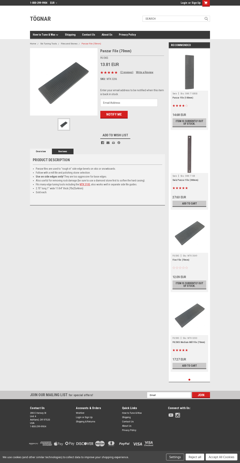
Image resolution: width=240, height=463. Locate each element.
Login (184, 2)
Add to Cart (189, 203)
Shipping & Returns (85, 421)
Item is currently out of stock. (189, 122)
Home (33, 43)
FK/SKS (175, 255)
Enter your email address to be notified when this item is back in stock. (132, 92)
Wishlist (80, 413)
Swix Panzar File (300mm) (185, 180)
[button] (189, 443)
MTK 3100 (85, 184)
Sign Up (196, 2)
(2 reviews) (126, 72)
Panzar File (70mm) (91, 43)
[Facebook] (102, 142)
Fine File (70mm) (180, 260)
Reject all (195, 457)
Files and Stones (69, 43)
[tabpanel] (189, 90)
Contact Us (88, 34)
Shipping (70, 34)
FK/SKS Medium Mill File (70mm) (188, 342)
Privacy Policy (127, 34)
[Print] (113, 142)
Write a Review (144, 72)
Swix (174, 93)
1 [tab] (189, 380)
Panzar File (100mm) (182, 97)
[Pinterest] (118, 142)
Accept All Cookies (221, 457)
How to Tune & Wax (44, 34)
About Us (107, 34)
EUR (52, 2)
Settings (175, 457)
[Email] (108, 142)
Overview (41, 151)
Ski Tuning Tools (48, 43)
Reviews (62, 151)
